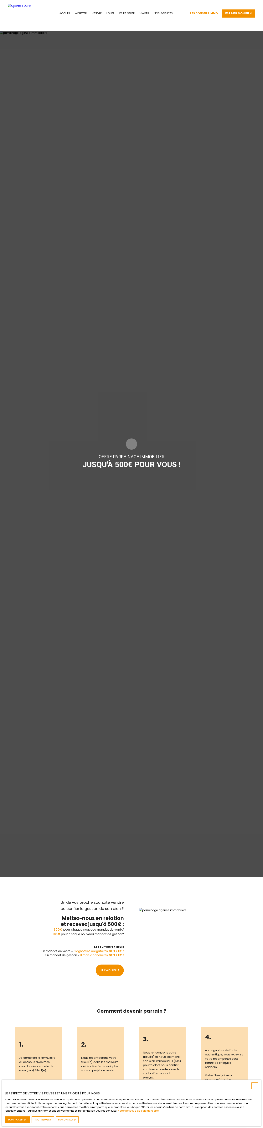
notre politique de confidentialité (138, 1110)
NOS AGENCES (163, 13)
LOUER (110, 13)
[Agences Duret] (25, 13)
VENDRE (97, 13)
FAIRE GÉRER (127, 13)
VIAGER (144, 13)
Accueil (64, 13)
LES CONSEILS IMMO (204, 13)
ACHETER (81, 13)
